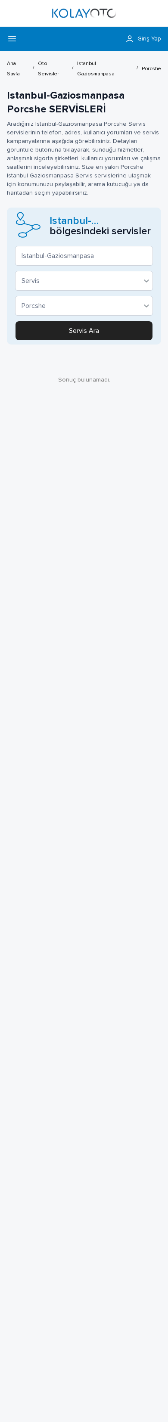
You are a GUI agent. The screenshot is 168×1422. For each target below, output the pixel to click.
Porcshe (151, 68)
